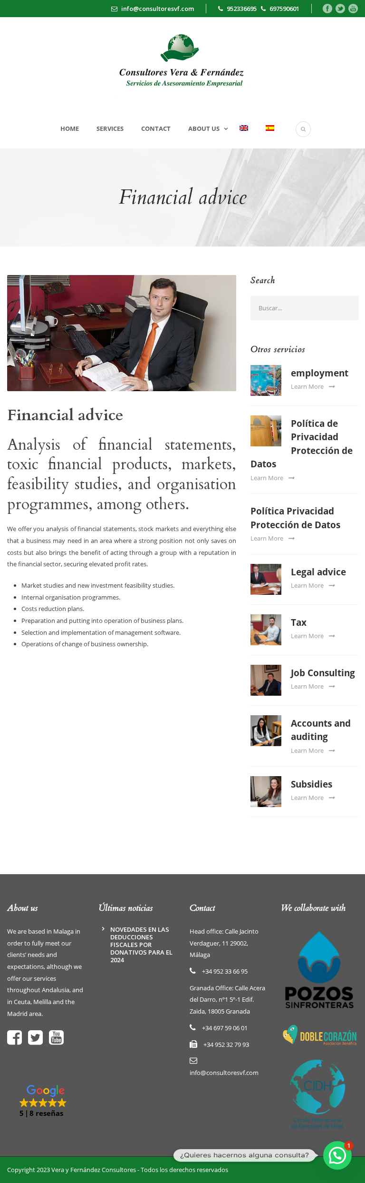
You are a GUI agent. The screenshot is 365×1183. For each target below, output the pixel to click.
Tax (299, 622)
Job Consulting (323, 673)
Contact (156, 128)
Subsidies (311, 784)
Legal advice (318, 572)
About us (204, 128)
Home (69, 128)
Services (110, 128)
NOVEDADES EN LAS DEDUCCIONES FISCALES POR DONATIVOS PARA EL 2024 (141, 944)
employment (319, 373)
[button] (45, 1101)
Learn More (307, 386)
